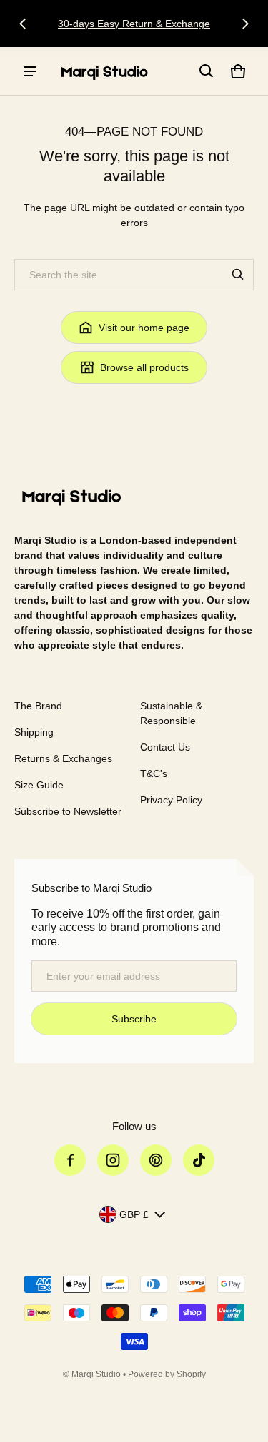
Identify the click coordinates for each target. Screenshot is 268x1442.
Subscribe (134, 1019)
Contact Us (165, 747)
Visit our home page (144, 327)
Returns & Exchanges (63, 758)
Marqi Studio (96, 1374)
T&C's (153, 773)
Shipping (34, 732)
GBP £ (134, 1214)
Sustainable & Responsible (171, 713)
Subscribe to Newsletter (67, 811)
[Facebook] (70, 1160)
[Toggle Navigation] (30, 71)
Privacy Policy (171, 800)
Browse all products (144, 367)
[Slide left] (22, 23)
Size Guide (39, 785)
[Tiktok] (198, 1160)
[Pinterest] (156, 1160)
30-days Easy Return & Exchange (134, 23)
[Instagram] (113, 1160)
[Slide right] (245, 23)
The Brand (38, 705)
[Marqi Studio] (104, 71)
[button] (206, 71)
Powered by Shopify (167, 1374)
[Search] (238, 274)
